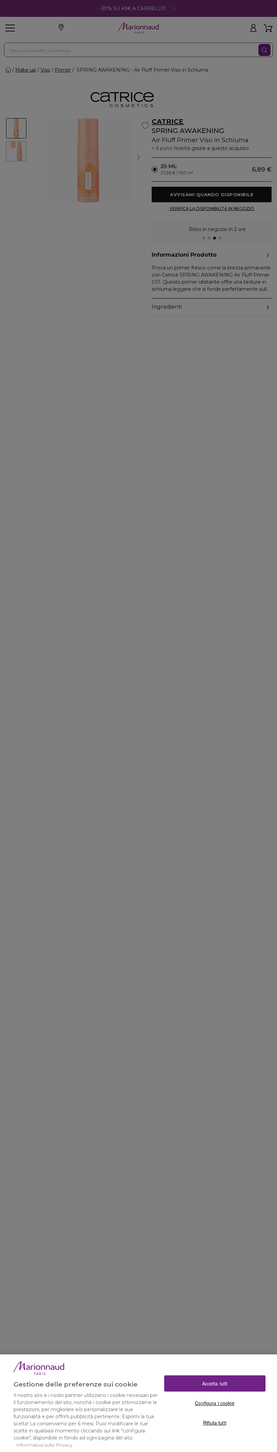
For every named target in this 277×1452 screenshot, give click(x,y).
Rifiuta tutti (214, 1422)
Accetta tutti (215, 1383)
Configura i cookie (214, 1403)
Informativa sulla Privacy (44, 1445)
